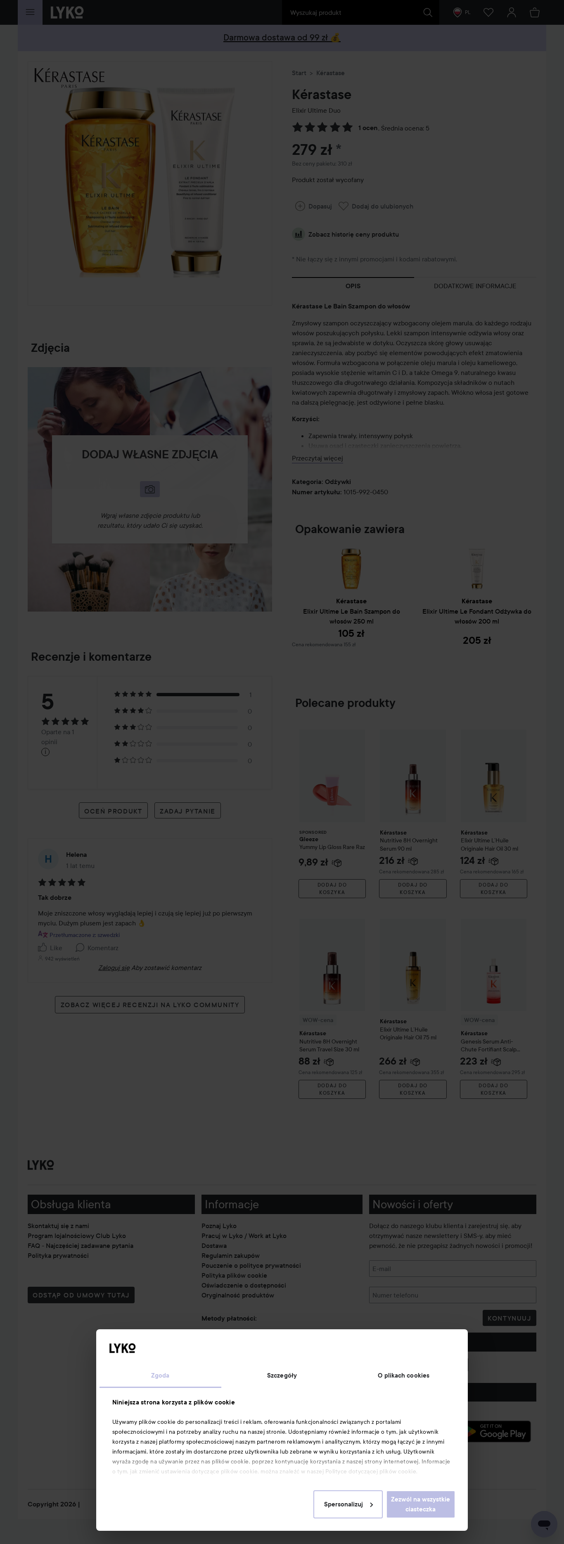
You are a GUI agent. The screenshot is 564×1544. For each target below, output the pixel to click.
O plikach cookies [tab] (403, 1375)
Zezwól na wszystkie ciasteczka (420, 1504)
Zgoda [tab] (160, 1375)
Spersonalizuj (343, 1504)
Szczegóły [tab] (282, 1375)
